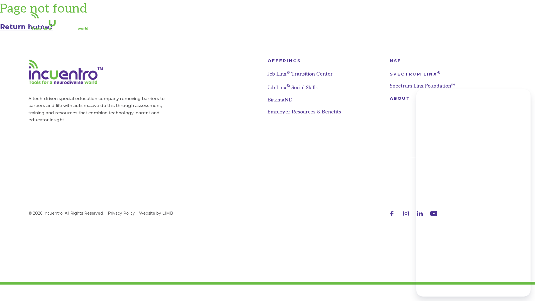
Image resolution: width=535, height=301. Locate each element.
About (342, 20)
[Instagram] (405, 213)
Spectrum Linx (415, 74)
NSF (395, 60)
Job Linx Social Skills (293, 88)
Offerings (284, 60)
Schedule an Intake (474, 21)
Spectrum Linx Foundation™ (422, 86)
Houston (235, 20)
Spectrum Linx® (291, 20)
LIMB (167, 213)
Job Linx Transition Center (300, 74)
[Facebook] (391, 213)
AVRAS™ (194, 20)
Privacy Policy (121, 213)
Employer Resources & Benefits (304, 112)
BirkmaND (280, 100)
